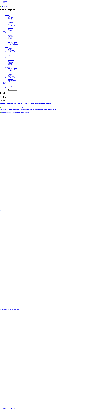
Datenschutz (2, 408)
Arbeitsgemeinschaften (12, 42)
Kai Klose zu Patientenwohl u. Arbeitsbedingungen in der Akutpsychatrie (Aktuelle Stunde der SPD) (27, 103)
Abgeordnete (10, 17)
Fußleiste (4, 4)
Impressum (12, 408)
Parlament (10, 16)
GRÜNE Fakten (11, 29)
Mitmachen (7, 41)
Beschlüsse (10, 53)
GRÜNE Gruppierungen (13, 44)
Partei (4, 31)
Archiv (9, 49)
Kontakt (4, 82)
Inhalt (4, 2)
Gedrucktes (10, 28)
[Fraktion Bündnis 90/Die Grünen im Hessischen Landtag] (3, 6)
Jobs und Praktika (11, 25)
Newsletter (10, 30)
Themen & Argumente (10, 86)
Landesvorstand (11, 36)
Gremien (10, 35)
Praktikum (10, 39)
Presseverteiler (11, 23)
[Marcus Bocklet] (12, 107)
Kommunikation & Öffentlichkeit (12, 84)
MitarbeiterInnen (11, 19)
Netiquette (7, 408)
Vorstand (10, 18)
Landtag (4, 13)
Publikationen (8, 26)
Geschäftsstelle (11, 34)
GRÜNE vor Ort (11, 43)
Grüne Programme (12, 54)
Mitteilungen (10, 22)
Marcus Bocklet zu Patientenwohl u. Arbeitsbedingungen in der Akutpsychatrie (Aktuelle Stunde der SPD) (28, 109)
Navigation (5, 1)
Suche (4, 88)
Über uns (7, 32)
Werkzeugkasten (6, 83)
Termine (4, 87)
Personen (10, 37)
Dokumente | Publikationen (11, 51)
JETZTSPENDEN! (5, 57)
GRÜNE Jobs (11, 38)
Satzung (9, 55)
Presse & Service (8, 21)
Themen (4, 12)
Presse (6, 47)
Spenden (10, 45)
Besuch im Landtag (12, 24)
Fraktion (7, 15)
